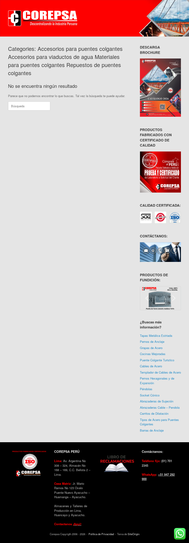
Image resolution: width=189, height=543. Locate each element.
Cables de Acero (151, 366)
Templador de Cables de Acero (160, 372)
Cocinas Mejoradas (152, 354)
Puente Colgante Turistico (157, 360)
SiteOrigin (133, 534)
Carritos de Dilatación (154, 413)
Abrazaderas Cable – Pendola (160, 407)
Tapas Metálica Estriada (156, 335)
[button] (147, 298)
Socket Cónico (149, 395)
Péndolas (146, 389)
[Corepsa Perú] (42, 18)
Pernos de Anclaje (152, 341)
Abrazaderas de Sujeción (156, 401)
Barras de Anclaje (152, 430)
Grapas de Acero (151, 348)
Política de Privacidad (101, 534)
